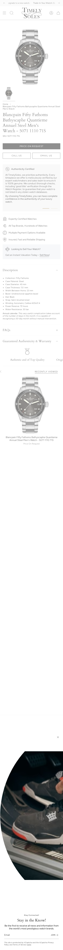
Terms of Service (19, 945)
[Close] (58, 737)
